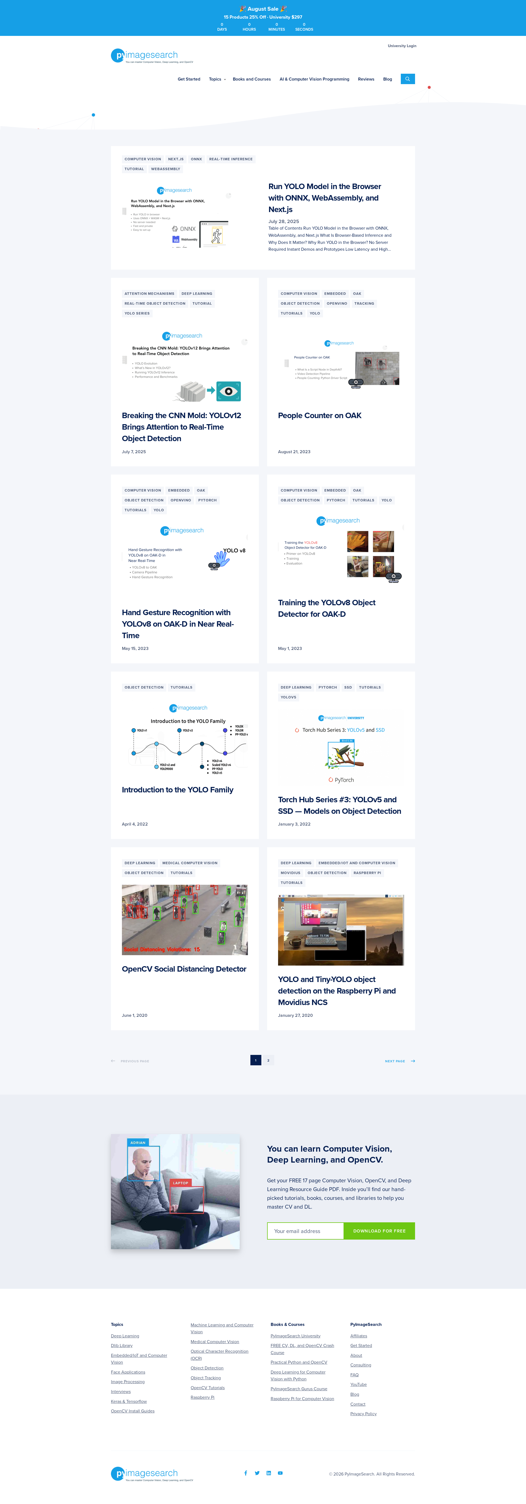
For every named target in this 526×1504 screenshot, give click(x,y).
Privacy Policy (363, 1414)
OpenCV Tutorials (208, 1388)
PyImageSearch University (296, 1336)
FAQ (354, 1375)
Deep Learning (125, 1336)
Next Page (395, 1061)
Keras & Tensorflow (129, 1401)
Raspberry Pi (203, 1397)
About (356, 1355)
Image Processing (128, 1382)
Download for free (379, 1231)
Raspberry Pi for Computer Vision (302, 1399)
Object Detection (207, 1368)
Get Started (361, 1345)
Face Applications (128, 1372)
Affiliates (358, 1336)
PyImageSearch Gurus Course (299, 1389)
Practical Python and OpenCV (299, 1362)
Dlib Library (122, 1345)
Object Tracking (206, 1378)
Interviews (121, 1391)
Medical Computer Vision (215, 1342)
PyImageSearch (152, 56)
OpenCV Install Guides (133, 1411)
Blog (354, 1394)
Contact (357, 1404)
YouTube (358, 1384)
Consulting (360, 1365)
